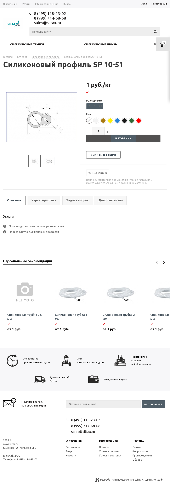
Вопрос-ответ (141, 451)
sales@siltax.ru (47, 22)
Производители (142, 455)
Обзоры (137, 459)
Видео (70, 451)
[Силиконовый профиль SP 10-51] (41, 116)
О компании (74, 440)
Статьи (136, 447)
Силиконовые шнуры (101, 44)
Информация (108, 440)
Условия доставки (110, 455)
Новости (71, 455)
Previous (157, 262)
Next (164, 262)
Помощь (138, 440)
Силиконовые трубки (27, 44)
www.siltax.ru (10, 444)
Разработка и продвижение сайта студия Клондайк (131, 479)
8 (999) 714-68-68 (50, 18)
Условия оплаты (109, 451)
